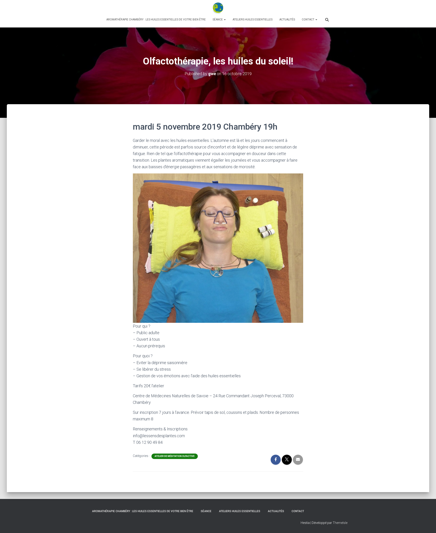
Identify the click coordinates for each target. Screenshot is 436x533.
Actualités (287, 19)
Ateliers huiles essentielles (252, 19)
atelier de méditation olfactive (175, 456)
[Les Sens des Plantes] (217, 8)
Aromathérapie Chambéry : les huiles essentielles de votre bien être (156, 19)
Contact (308, 19)
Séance (218, 19)
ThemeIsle (340, 523)
